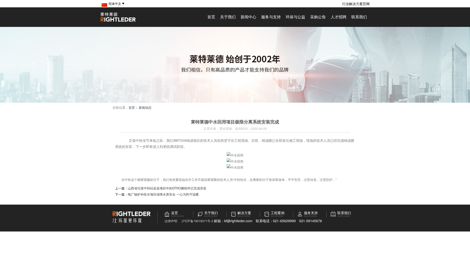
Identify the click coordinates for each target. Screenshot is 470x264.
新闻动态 (145, 107)
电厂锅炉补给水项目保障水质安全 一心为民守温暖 (163, 194)
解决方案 (244, 213)
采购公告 (318, 17)
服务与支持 (271, 17)
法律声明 (170, 221)
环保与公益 (295, 17)
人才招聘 (338, 17)
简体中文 (114, 3)
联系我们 (359, 17)
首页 (211, 17)
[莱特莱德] (118, 21)
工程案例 (277, 213)
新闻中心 (248, 17)
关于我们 (228, 17)
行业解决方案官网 (356, 3)
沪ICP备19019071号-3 (197, 221)
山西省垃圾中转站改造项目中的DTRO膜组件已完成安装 (167, 188)
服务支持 (311, 213)
